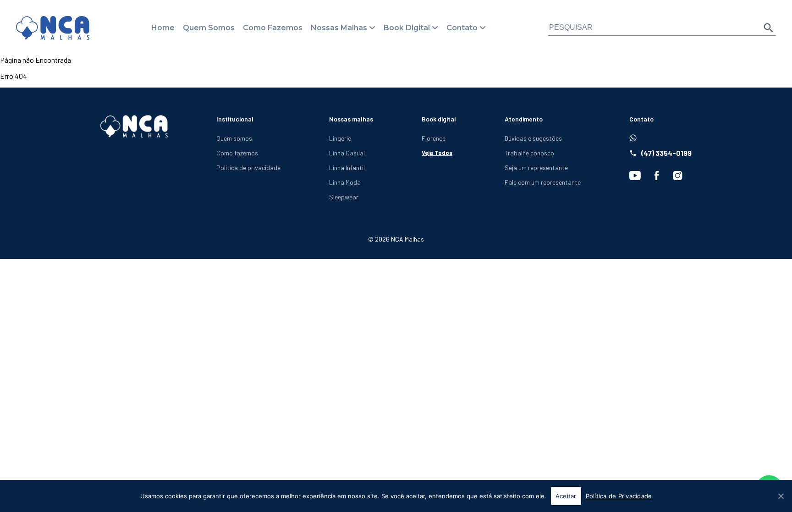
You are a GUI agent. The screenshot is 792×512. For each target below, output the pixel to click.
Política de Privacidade (619, 496)
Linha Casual (347, 153)
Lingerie (340, 138)
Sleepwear (343, 197)
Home (163, 27)
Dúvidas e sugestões (533, 138)
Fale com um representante (543, 182)
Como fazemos (237, 153)
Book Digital (407, 27)
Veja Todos (437, 152)
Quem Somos (209, 27)
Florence (434, 138)
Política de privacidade (248, 167)
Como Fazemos (272, 27)
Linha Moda (345, 182)
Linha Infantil (347, 167)
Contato (462, 27)
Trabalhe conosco (529, 153)
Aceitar (566, 496)
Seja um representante (536, 167)
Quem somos (234, 138)
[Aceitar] (780, 496)
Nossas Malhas (339, 27)
